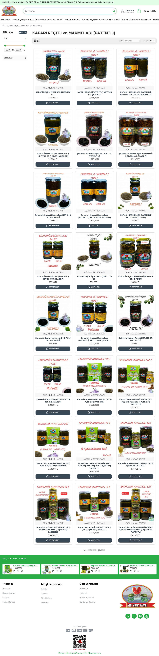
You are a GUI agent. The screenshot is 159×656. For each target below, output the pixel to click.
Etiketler (8, 58)
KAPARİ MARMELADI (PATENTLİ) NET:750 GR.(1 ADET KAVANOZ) (53, 154)
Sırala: (121, 41)
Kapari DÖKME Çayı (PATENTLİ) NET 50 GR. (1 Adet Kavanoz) (65, 566)
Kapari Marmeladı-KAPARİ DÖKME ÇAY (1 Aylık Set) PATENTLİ (94, 528)
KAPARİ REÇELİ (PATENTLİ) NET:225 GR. (94, 277)
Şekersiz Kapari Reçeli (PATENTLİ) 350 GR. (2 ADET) (53, 400)
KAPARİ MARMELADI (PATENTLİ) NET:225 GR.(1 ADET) (135, 216)
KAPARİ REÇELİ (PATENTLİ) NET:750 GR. (53, 93)
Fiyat (6, 38)
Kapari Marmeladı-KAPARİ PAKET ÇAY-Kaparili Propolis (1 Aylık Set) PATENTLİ (94, 465)
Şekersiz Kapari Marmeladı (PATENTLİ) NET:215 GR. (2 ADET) (94, 339)
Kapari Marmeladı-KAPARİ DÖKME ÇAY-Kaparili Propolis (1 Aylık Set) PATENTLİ (136, 529)
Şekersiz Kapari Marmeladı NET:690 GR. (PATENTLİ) (53, 216)
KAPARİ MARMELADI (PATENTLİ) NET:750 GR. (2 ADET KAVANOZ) (135, 93)
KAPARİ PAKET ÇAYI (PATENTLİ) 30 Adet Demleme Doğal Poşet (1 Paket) (26, 566)
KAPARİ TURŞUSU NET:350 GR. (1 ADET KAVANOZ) (143, 566)
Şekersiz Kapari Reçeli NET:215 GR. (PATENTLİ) (136, 339)
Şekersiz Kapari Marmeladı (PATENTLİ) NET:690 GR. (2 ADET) (94, 216)
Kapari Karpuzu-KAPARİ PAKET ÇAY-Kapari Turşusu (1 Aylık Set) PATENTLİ (104, 566)
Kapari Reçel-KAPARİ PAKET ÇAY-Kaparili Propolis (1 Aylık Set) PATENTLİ (135, 401)
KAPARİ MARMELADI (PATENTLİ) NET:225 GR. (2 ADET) (53, 277)
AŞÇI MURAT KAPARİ (53, 88)
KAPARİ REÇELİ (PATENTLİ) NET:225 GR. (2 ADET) (135, 277)
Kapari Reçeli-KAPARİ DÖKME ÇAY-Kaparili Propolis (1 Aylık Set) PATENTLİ (53, 529)
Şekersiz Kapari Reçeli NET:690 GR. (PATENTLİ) (94, 154)
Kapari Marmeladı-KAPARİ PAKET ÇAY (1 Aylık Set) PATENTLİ (53, 464)
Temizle (23, 32)
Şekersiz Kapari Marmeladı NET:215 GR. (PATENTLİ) (53, 339)
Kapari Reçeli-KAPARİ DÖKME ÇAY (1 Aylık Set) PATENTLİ (136, 464)
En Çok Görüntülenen (14, 559)
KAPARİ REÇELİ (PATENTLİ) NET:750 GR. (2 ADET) (94, 93)
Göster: (146, 41)
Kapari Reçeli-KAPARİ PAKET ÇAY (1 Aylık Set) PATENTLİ (94, 400)
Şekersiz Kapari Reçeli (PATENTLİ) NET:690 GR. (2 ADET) (136, 154)
